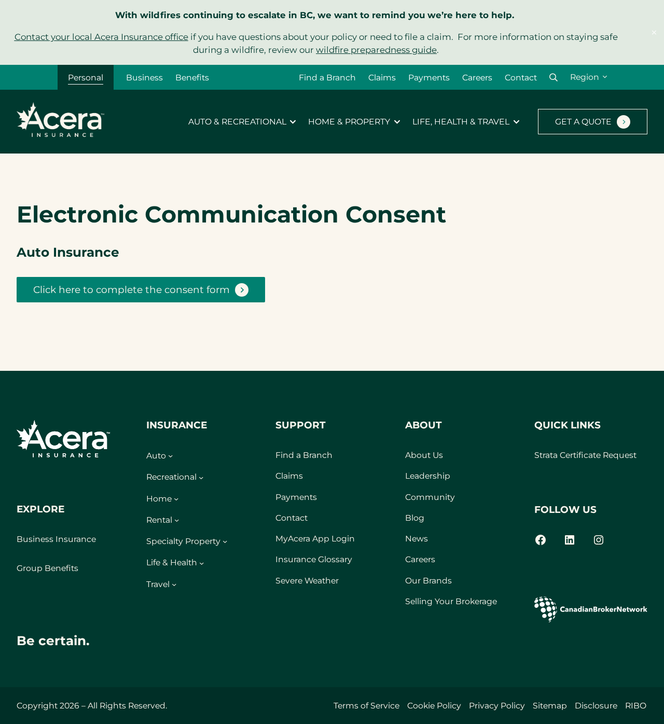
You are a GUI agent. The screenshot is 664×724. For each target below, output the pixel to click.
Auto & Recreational (237, 122)
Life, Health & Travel (460, 122)
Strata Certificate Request (585, 455)
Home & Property (349, 122)
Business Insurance (56, 539)
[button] (553, 77)
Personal (85, 77)
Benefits (192, 77)
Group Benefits (47, 568)
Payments (429, 77)
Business (144, 77)
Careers (477, 77)
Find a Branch (327, 77)
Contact (521, 77)
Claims (382, 77)
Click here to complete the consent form (131, 290)
